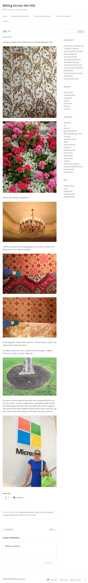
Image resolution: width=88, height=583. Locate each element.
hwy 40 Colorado (69, 144)
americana (24, 512)
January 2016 (68, 92)
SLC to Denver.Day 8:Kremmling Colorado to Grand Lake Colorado (72, 59)
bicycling (31, 512)
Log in (66, 188)
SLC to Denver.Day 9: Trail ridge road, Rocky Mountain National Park (73, 67)
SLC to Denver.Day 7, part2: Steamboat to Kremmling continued (73, 76)
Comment (48, 563)
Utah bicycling (68, 172)
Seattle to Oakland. (63, 16)
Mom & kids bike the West (20, 16)
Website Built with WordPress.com (14, 579)
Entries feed (68, 191)
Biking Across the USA (19, 5)
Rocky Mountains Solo (42, 16)
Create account (69, 186)
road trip (6, 515)
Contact (6, 21)
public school (68, 158)
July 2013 (67, 100)
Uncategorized (69, 169)
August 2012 (68, 103)
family (66, 142)
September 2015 (69, 95)
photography (68, 155)
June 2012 (67, 109)
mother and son (47, 512)
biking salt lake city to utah (73, 133)
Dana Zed (38, 512)
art (65, 125)
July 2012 (67, 106)
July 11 (53, 529)
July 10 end (8, 529)
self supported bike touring (73, 166)
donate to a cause (70, 139)
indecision (67, 147)
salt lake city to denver (17, 515)
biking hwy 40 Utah (70, 131)
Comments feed (69, 194)
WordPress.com (69, 197)
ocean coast (68, 153)
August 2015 (68, 98)
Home (5, 16)
